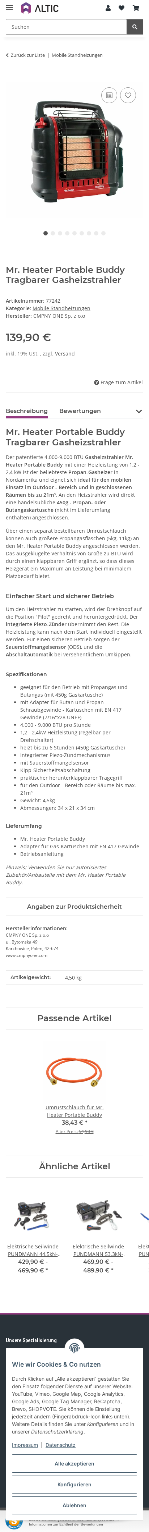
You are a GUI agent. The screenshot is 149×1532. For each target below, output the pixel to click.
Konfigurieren (74, 1484)
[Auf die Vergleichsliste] (109, 95)
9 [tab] (103, 233)
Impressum (25, 1445)
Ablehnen (74, 1505)
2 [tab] (53, 233)
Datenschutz (61, 1445)
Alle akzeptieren (74, 1463)
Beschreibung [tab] (27, 411)
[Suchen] (135, 27)
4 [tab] (67, 233)
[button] (108, 8)
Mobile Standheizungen (61, 308)
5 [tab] (74, 233)
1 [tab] (45, 233)
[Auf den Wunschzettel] (128, 95)
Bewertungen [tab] (80, 411)
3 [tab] (60, 233)
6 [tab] (82, 233)
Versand (65, 353)
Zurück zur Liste (28, 55)
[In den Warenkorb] (11, 78)
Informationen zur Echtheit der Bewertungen (66, 1524)
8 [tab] (96, 233)
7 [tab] (89, 233)
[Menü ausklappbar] (9, 4)
